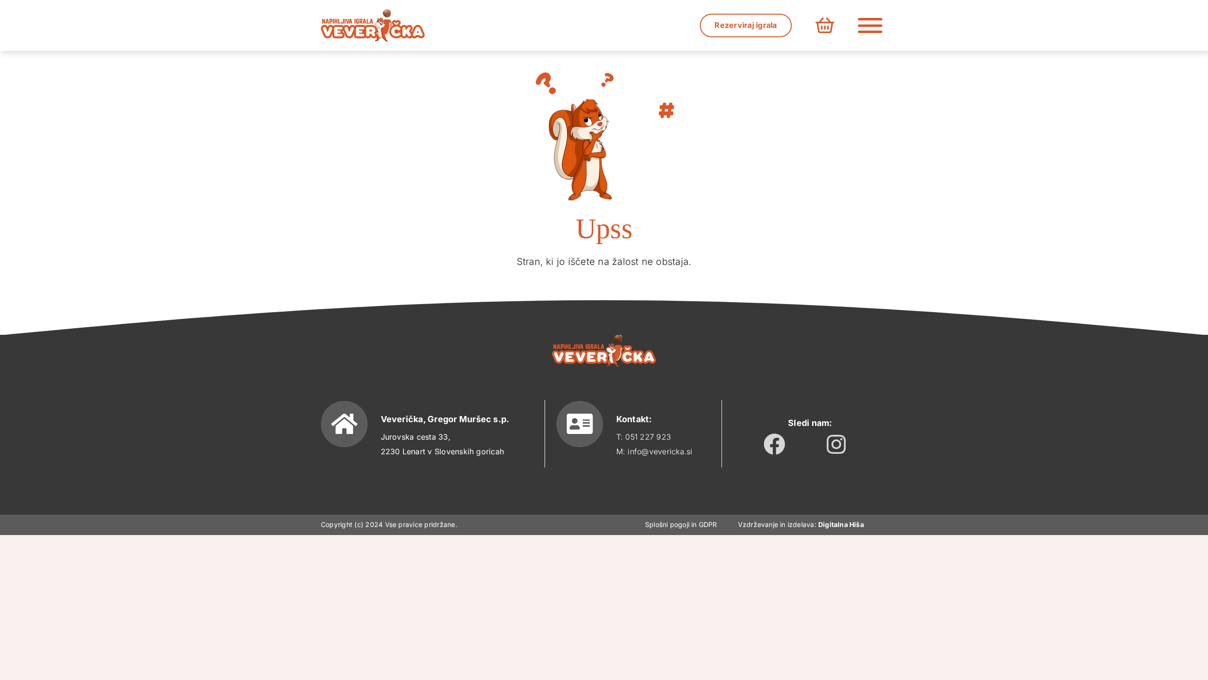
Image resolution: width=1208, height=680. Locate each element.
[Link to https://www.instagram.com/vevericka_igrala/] (836, 444)
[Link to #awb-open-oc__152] (870, 25)
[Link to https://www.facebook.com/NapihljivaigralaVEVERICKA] (774, 444)
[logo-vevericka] (373, 13)
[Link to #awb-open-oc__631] (824, 25)
